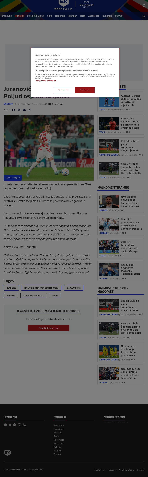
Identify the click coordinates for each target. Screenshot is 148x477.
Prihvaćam (84, 90)
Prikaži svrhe (63, 90)
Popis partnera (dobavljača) (45, 81)
